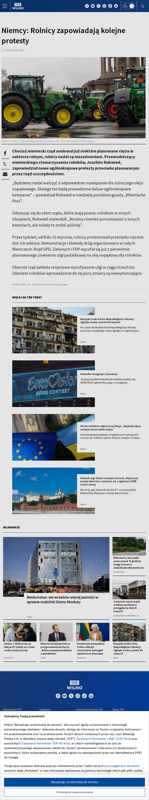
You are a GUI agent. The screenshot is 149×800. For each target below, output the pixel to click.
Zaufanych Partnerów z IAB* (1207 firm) (103, 738)
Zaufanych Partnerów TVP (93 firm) (45, 743)
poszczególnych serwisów (121, 766)
